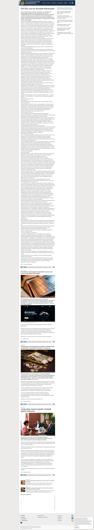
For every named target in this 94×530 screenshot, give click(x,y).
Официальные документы (43, 517)
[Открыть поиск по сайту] (70, 3)
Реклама (59, 518)
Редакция (60, 517)
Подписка (60, 520)
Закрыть (76, 527)
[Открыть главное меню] (72, 3)
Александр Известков (28, 264)
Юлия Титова (26, 338)
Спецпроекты (60, 2)
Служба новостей (27, 401)
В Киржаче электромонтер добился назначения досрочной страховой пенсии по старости (39, 488)
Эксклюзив (54, 2)
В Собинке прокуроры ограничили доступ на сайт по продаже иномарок (40, 481)
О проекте (60, 515)
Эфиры (65, 2)
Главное (44, 2)
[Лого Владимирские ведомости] (30, 3)
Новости (48, 2)
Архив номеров (41, 515)
